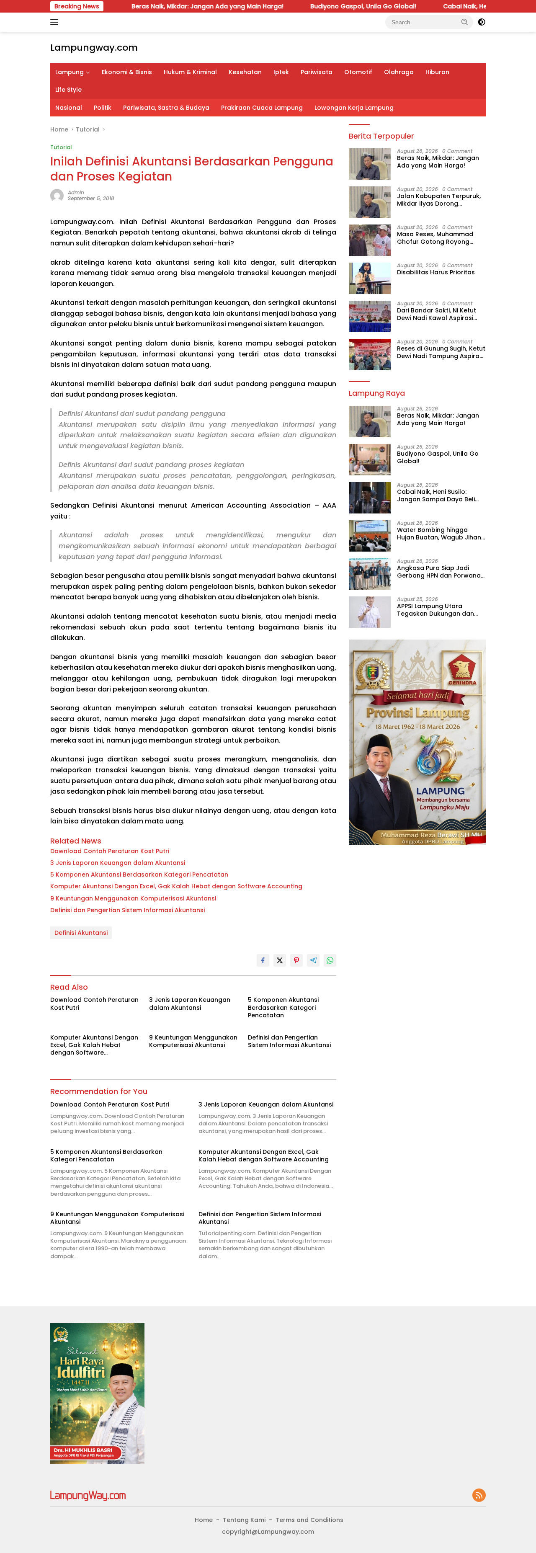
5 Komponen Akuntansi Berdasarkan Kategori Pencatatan (139, 874)
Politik (102, 107)
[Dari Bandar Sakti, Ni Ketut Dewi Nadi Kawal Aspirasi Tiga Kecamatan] (370, 316)
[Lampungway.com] (88, 1495)
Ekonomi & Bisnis (127, 72)
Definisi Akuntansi (81, 933)
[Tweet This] (279, 960)
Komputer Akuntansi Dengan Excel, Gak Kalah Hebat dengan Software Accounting (176, 886)
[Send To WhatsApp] (330, 960)
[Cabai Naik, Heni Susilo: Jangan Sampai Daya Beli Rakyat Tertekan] (370, 497)
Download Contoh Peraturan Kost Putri (109, 851)
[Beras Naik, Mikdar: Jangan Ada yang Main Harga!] (370, 164)
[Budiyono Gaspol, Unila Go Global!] (370, 459)
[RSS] (479, 1496)
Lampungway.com (94, 47)
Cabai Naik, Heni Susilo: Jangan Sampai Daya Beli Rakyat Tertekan (436, 495)
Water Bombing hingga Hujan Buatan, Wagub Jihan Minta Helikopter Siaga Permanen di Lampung (439, 533)
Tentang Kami (244, 1520)
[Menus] (56, 22)
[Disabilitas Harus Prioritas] (370, 278)
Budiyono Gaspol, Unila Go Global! (321, 6)
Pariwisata (316, 72)
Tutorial (61, 147)
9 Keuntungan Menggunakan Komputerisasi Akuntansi (133, 898)
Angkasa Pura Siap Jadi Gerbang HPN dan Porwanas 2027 (440, 571)
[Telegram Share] (313, 960)
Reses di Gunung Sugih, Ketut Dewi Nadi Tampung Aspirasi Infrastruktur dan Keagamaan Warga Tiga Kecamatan (441, 352)
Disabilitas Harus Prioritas (436, 272)
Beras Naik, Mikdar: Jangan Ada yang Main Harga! (165, 6)
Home (204, 1520)
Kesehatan (245, 72)
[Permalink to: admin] (57, 195)
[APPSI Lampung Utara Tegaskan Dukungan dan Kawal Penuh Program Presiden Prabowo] (370, 612)
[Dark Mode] (481, 22)
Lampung (69, 72)
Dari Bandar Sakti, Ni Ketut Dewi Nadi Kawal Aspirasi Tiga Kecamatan (436, 314)
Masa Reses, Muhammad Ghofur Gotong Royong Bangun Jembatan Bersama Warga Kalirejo (440, 237)
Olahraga (399, 72)
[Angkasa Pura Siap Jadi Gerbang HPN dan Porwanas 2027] (370, 574)
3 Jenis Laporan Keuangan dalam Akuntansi (117, 863)
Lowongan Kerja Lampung (354, 107)
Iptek (281, 72)
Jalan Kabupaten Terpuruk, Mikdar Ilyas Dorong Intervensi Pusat (439, 199)
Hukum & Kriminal (190, 72)
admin (76, 192)
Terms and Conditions (309, 1520)
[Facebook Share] (263, 960)
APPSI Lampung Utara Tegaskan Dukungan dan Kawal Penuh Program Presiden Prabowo (435, 609)
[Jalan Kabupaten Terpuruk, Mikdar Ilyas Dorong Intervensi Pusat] (370, 202)
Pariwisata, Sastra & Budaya (166, 107)
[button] (464, 21)
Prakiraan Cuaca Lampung (262, 107)
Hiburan (437, 72)
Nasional (68, 107)
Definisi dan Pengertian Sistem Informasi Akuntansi (127, 910)
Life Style (68, 89)
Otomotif (358, 72)
